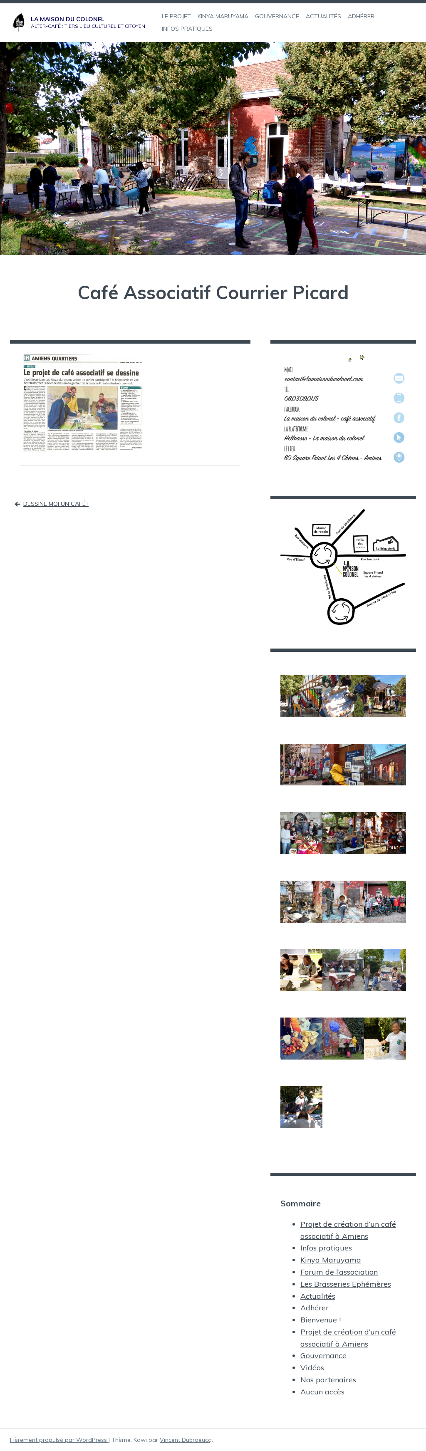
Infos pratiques (326, 1248)
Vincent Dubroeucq (186, 1440)
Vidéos (312, 1367)
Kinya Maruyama (330, 1260)
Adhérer (314, 1307)
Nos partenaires (328, 1379)
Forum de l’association (339, 1272)
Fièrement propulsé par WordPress (59, 1440)
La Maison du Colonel (67, 19)
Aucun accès (322, 1392)
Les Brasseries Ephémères (345, 1284)
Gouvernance (323, 1355)
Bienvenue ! (320, 1320)
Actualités (317, 1296)
